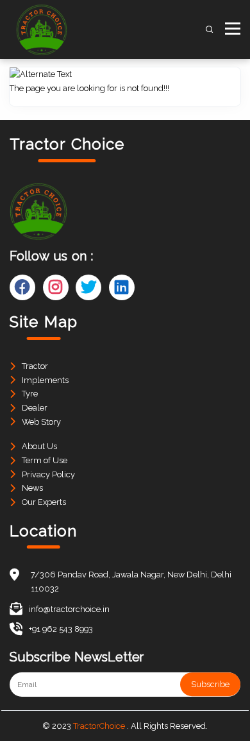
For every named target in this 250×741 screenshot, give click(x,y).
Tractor (35, 366)
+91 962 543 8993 (61, 629)
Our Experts (44, 502)
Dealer (34, 408)
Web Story (41, 422)
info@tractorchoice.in (69, 609)
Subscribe (210, 684)
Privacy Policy (48, 474)
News (32, 488)
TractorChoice (99, 726)
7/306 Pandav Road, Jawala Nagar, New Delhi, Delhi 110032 (131, 581)
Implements (45, 380)
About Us (39, 446)
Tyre (30, 393)
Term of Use (44, 460)
